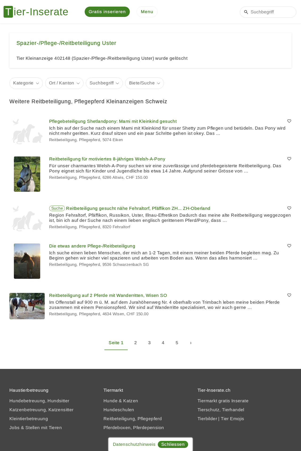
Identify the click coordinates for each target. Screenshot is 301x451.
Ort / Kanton (61, 82)
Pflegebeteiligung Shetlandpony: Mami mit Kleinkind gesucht (113, 121)
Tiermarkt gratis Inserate (223, 400)
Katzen (130, 400)
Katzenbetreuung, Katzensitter (41, 409)
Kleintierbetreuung (28, 418)
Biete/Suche (142, 82)
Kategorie (23, 82)
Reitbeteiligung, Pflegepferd (132, 418)
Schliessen (173, 444)
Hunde (110, 400)
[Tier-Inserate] (39, 12)
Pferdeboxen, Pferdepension (133, 427)
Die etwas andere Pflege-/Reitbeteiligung (92, 245)
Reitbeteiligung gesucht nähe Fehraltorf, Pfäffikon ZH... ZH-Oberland (138, 208)
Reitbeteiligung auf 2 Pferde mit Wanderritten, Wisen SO (108, 295)
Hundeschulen (118, 409)
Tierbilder (207, 418)
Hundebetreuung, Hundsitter (39, 400)
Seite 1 (116, 342)
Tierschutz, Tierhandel (221, 409)
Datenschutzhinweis (134, 444)
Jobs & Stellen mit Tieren (35, 427)
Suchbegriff (102, 82)
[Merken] (289, 121)
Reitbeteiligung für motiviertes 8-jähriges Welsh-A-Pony (107, 158)
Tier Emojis (232, 418)
